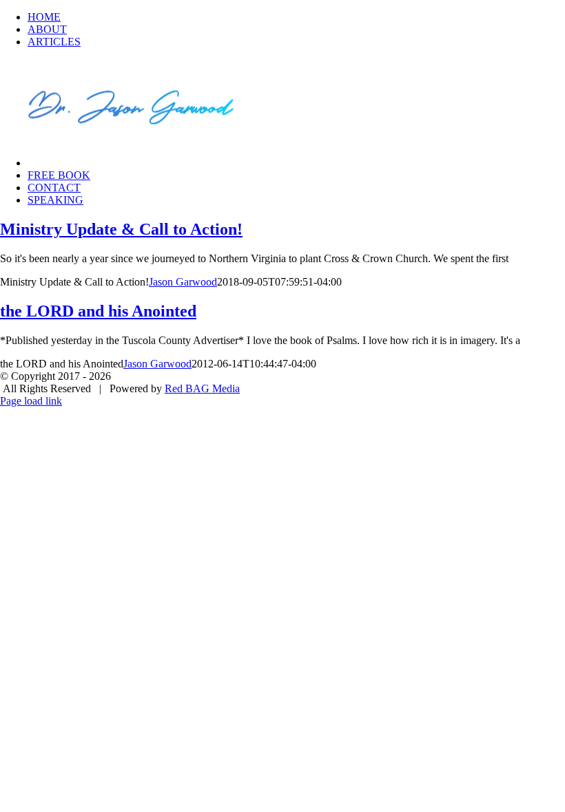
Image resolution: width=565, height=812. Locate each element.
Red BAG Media (202, 388)
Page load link (31, 401)
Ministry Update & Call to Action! (121, 229)
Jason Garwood (183, 282)
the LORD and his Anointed (98, 311)
